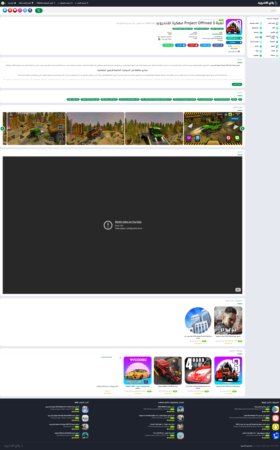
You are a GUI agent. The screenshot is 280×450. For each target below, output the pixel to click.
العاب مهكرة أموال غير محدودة (129, 99)
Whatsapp (167, 45)
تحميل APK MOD (232, 38)
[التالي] (2, 128)
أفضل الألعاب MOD (25, 3)
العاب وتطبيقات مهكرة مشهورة (182, 28)
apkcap (234, 99)
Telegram (179, 45)
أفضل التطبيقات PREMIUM (45, 3)
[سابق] (242, 128)
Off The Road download (222, 99)
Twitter (205, 45)
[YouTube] (15, 10)
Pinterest (192, 45)
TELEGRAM (232, 42)
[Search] (39, 10)
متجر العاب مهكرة (73, 99)
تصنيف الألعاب (81, 3)
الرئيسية (11, 3)
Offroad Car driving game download (184, 99)
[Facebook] (30, 10)
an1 (240, 99)
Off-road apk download (205, 99)
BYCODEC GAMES (217, 34)
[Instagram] (20, 10)
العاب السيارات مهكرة (201, 28)
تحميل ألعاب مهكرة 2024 (109, 99)
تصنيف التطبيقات (65, 3)
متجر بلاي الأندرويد (246, 446)
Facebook (216, 45)
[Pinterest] (10, 10)
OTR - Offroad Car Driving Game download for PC (156, 99)
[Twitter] (25, 10)
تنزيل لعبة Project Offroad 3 (90, 99)
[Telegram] (5, 10)
